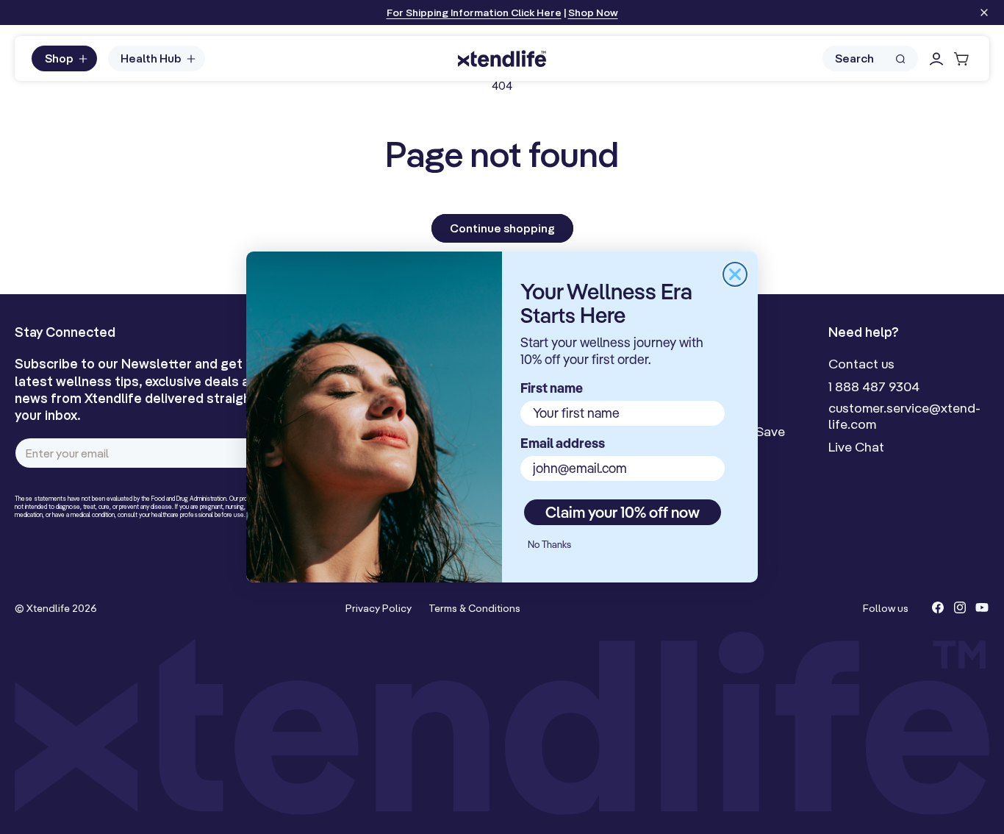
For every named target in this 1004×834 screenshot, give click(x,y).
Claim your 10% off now (622, 511)
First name (551, 387)
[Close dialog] (735, 274)
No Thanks (549, 544)
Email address (562, 443)
